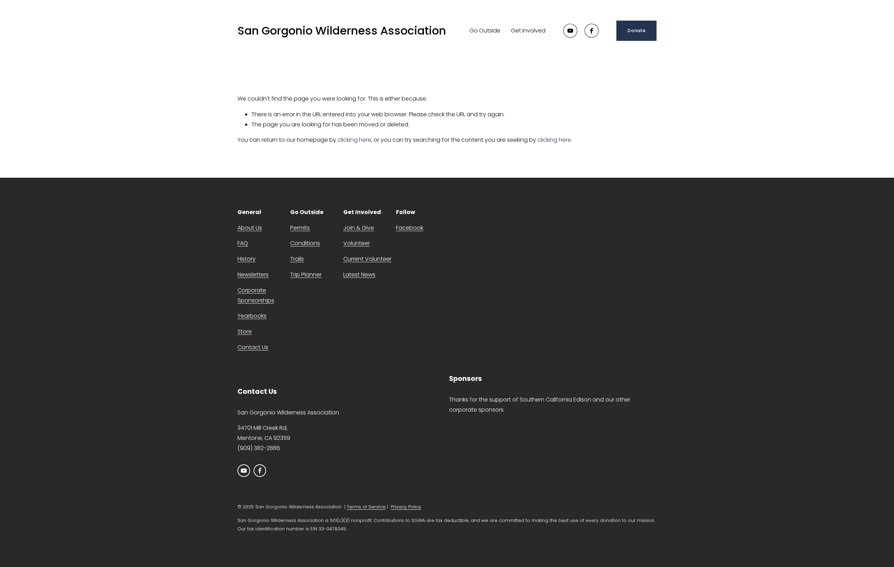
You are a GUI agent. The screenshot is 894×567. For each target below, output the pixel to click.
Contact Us (252, 347)
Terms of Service (366, 506)
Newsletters (253, 275)
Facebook (409, 228)
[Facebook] (592, 31)
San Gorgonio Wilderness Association (341, 30)
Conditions (305, 243)
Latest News (359, 275)
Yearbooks (251, 316)
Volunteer (356, 243)
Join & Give (358, 228)
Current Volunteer (367, 259)
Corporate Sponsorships (255, 295)
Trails (297, 259)
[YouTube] (570, 31)
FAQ (242, 243)
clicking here (354, 140)
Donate (636, 30)
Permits (300, 228)
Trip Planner (306, 275)
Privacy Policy (406, 506)
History (246, 259)
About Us (249, 228)
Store (244, 331)
